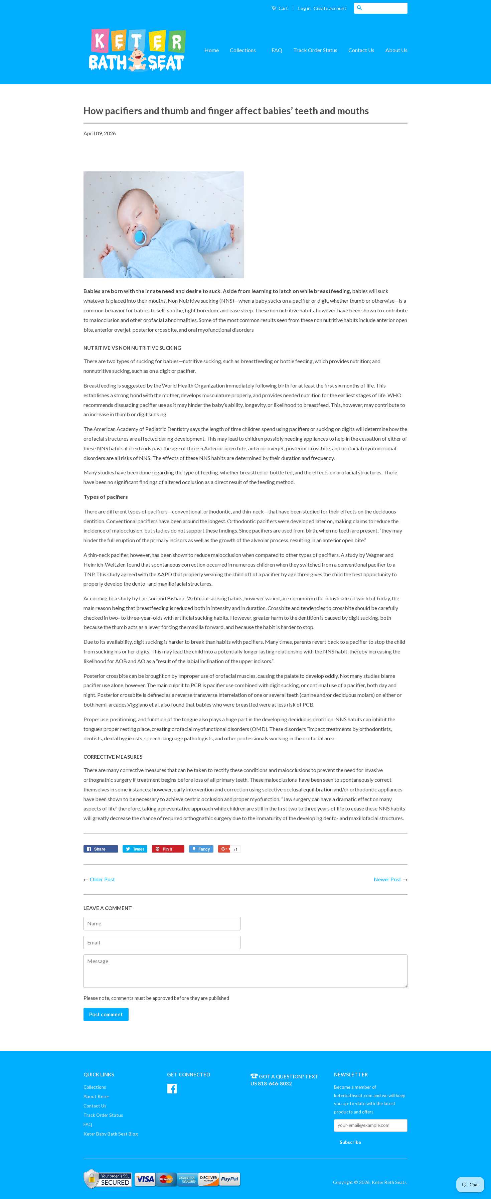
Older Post (102, 879)
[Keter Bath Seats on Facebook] (172, 1087)
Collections (243, 50)
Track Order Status (315, 50)
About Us (396, 50)
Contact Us (361, 50)
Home (211, 50)
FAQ (277, 50)
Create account (330, 8)
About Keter (96, 1096)
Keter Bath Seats (389, 1182)
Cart (283, 8)
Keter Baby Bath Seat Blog (111, 1134)
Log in (304, 8)
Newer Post (387, 879)
